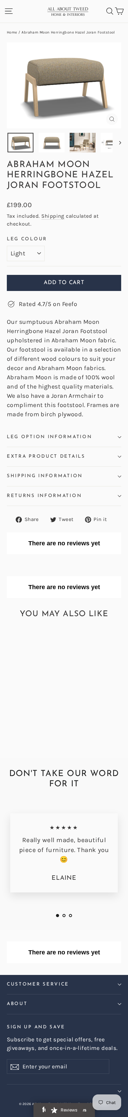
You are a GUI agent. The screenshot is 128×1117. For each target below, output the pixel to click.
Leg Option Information (49, 437)
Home (12, 32)
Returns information (44, 496)
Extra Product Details (46, 456)
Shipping (53, 216)
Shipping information (45, 476)
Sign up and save (36, 1027)
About (17, 1004)
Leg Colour (27, 239)
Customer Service (38, 984)
